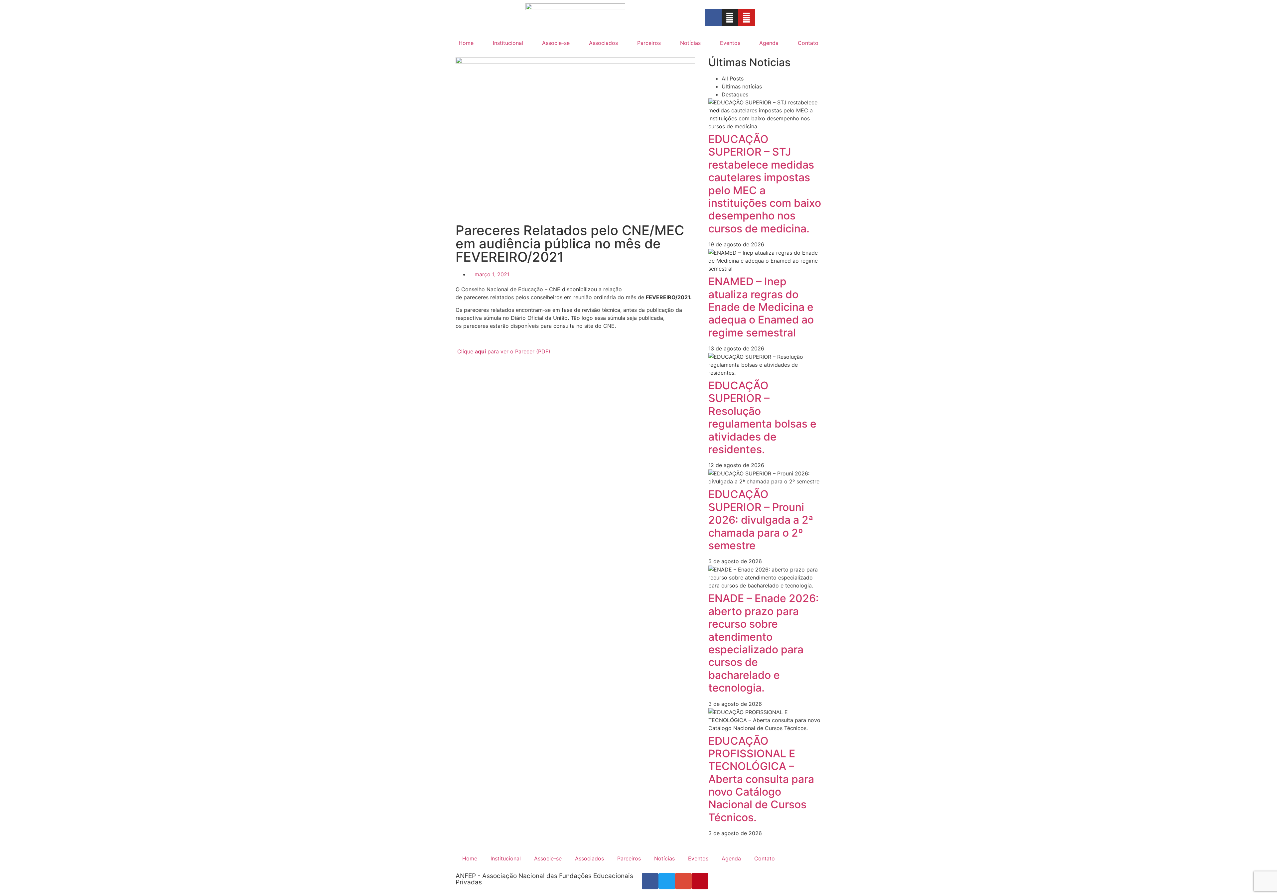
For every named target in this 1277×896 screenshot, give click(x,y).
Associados (603, 43)
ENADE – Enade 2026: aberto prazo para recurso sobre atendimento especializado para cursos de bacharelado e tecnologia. (763, 643)
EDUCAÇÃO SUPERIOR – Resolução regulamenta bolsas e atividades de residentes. (762, 417)
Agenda (769, 43)
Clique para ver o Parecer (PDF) (504, 351)
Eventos (730, 43)
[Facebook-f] (713, 17)
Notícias (690, 43)
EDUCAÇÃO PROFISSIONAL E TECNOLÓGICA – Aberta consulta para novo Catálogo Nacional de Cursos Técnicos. (761, 779)
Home (466, 43)
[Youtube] (746, 17)
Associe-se (556, 43)
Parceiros (649, 43)
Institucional (508, 43)
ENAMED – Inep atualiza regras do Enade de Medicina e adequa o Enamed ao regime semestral (761, 307)
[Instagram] (730, 17)
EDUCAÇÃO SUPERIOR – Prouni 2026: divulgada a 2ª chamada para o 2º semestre (760, 520)
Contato (808, 43)
